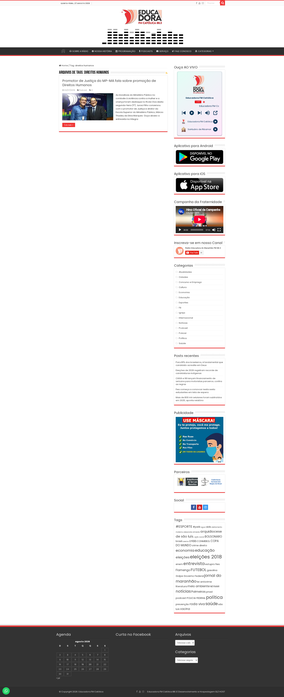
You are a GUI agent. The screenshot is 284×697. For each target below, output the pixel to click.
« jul (58, 678)
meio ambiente (199, 586)
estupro (210, 564)
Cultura (183, 287)
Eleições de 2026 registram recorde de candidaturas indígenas (197, 372)
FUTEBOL (198, 569)
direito (203, 545)
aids (208, 527)
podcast (181, 598)
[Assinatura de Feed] (166, 73)
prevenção (182, 604)
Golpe (179, 576)
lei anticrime (204, 581)
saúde (211, 604)
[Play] (191, 113)
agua (203, 527)
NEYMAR (214, 586)
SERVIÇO (163, 51)
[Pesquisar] (222, 2)
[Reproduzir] (180, 229)
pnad (209, 591)
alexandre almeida (192, 532)
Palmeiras (198, 592)
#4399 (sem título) (63, 50)
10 (68, 659)
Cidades (183, 277)
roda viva (197, 604)
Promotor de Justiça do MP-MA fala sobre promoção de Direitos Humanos (109, 82)
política (214, 597)
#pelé (196, 527)
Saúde (182, 343)
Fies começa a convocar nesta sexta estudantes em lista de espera (195, 391)
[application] (199, 219)
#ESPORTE (184, 526)
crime (195, 545)
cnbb (192, 541)
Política (183, 338)
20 (90, 664)
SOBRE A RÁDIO (80, 51)
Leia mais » (68, 125)
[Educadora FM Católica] (142, 16)
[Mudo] (213, 229)
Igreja (182, 312)
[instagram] (202, 3)
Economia (184, 292)
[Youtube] (199, 3)
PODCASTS (147, 51)
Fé (180, 307)
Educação (184, 297)
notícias (183, 591)
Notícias (183, 322)
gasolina (212, 570)
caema (186, 541)
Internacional (186, 317)
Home (64, 65)
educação (205, 550)
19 (83, 664)
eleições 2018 (206, 556)
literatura (181, 586)
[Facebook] (197, 3)
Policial (182, 333)
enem (179, 564)
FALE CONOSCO (183, 51)
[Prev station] (199, 113)
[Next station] (184, 113)
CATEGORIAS (205, 51)
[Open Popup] (215, 113)
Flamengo (183, 570)
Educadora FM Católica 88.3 (162, 691)
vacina (185, 609)
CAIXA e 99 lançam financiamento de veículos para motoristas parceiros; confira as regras (199, 381)
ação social (199, 537)
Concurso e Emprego (190, 282)
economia (185, 550)
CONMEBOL (203, 541)
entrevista (194, 563)
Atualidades (185, 272)
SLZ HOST (220, 691)
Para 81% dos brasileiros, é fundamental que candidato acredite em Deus (199, 364)
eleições (182, 557)
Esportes (183, 302)
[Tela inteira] (219, 229)
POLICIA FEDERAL (196, 598)
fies (217, 564)
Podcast (83, 90)
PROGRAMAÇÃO (126, 51)
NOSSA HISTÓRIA (103, 51)
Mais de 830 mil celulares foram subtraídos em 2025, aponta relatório (199, 399)
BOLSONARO (213, 537)
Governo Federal (194, 576)
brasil (179, 541)
